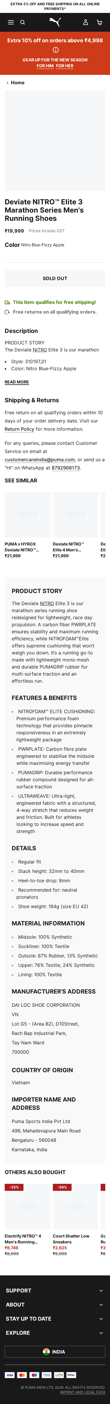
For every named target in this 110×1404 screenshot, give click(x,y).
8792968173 (66, 468)
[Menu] (10, 22)
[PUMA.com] (55, 22)
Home (18, 82)
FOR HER (64, 65)
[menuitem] (82, 1392)
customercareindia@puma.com (40, 459)
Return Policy (19, 429)
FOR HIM (45, 65)
